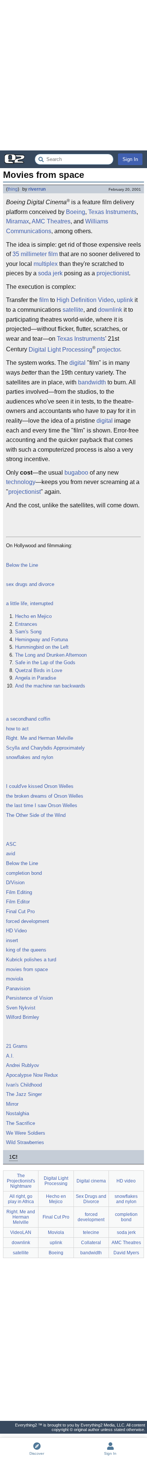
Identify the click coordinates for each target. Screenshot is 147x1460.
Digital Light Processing (60, 349)
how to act (17, 729)
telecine (91, 1232)
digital (77, 363)
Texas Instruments (112, 212)
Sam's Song (28, 631)
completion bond (24, 873)
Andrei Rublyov (22, 1065)
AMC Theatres (51, 221)
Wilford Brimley (22, 1017)
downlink (110, 310)
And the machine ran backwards (50, 686)
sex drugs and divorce (30, 584)
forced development (27, 921)
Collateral (91, 1242)
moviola (14, 979)
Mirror (12, 1104)
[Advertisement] (73, 75)
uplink (125, 300)
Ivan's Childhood (24, 1085)
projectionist (112, 273)
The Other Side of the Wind (36, 815)
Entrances (26, 624)
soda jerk (50, 273)
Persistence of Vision (29, 998)
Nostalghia (17, 1113)
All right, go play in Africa (21, 1199)
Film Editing (19, 892)
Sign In (130, 159)
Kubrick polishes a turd (31, 959)
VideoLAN (20, 1232)
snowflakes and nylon (29, 757)
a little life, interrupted (29, 603)
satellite (73, 310)
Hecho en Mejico (33, 616)
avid (10, 853)
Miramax (17, 221)
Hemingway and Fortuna (41, 639)
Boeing (75, 212)
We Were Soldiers (25, 1133)
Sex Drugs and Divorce (91, 1199)
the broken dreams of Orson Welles (44, 796)
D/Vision (15, 882)
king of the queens (26, 950)
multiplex (46, 264)
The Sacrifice (20, 1123)
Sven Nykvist (20, 1008)
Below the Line (22, 565)
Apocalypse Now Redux (32, 1075)
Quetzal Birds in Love (38, 670)
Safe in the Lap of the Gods (45, 662)
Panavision (18, 988)
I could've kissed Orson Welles (40, 786)
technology (20, 482)
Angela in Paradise (35, 678)
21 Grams (17, 1046)
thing (13, 189)
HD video (126, 1181)
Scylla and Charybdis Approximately (45, 748)
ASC (11, 844)
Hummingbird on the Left (42, 647)
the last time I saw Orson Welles (41, 805)
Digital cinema (91, 1181)
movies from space (27, 969)
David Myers (126, 1252)
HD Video (16, 930)
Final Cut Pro (20, 911)
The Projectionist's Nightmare (21, 1181)
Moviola (56, 1232)
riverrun (37, 189)
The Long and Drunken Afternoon (51, 655)
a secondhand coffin (28, 719)
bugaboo (76, 472)
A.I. (10, 1056)
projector (108, 349)
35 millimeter (29, 254)
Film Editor (18, 902)
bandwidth (92, 382)
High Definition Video (85, 300)
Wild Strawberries (25, 1142)
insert (12, 940)
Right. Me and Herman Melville (39, 738)
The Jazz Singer (24, 1094)
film (53, 254)
